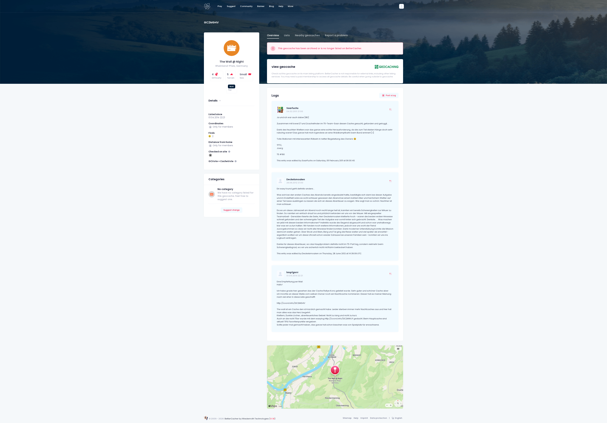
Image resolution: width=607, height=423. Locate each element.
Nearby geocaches (307, 35)
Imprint (364, 418)
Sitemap (347, 418)
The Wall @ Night (232, 62)
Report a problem (336, 35)
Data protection (378, 418)
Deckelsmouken (295, 179)
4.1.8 (272, 418)
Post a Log (391, 95)
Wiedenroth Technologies (255, 418)
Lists (287, 35)
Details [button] (213, 100)
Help (356, 418)
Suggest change (232, 210)
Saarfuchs (292, 108)
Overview (273, 35)
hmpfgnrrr (292, 272)
